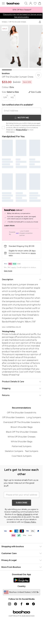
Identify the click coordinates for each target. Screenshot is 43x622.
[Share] (40, 22)
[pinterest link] (15, 603)
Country (21, 586)
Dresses (4, 22)
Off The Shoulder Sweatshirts (21, 412)
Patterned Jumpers (21, 446)
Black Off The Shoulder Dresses (21, 432)
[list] (21, 9)
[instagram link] (9, 603)
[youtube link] (27, 603)
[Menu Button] (3, 3)
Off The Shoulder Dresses (17, 22)
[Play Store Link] (21, 580)
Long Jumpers (33, 417)
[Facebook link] (21, 603)
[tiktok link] (33, 603)
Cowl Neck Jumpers (21, 456)
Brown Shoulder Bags (21, 427)
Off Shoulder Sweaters (13, 417)
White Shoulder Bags (21, 441)
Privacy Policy (21, 130)
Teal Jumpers (31, 451)
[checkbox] (3, 127)
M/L (12, 97)
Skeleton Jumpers (14, 451)
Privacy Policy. (30, 522)
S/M (5, 97)
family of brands (23, 514)
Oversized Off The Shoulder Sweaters (21, 422)
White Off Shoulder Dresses (21, 437)
